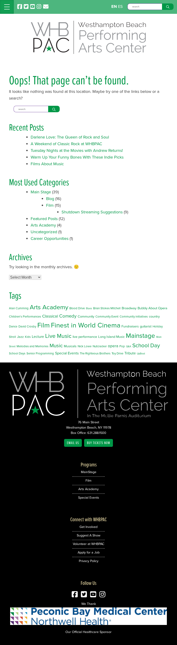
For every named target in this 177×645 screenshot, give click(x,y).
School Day (146, 345)
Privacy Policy (88, 560)
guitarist (145, 326)
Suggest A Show (88, 535)
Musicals (70, 346)
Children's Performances (25, 316)
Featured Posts (44, 218)
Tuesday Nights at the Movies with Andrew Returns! (77, 150)
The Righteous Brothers (95, 353)
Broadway (129, 308)
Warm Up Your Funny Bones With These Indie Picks (77, 157)
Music (56, 345)
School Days (17, 353)
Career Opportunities (49, 238)
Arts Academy (43, 225)
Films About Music (47, 164)
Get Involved (88, 526)
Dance (13, 326)
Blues (89, 308)
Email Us (73, 442)
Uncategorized (44, 232)
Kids (28, 337)
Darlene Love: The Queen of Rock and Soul (70, 137)
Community (86, 316)
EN (114, 6)
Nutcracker (100, 346)
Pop (122, 346)
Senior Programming (40, 353)
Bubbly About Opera (152, 308)
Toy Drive (117, 353)
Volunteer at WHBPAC (88, 543)
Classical (50, 316)
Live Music (58, 336)
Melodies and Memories (32, 346)
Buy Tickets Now (98, 442)
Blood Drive (77, 308)
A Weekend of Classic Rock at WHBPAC (66, 144)
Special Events (67, 353)
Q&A (128, 346)
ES (120, 6)
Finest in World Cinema (85, 325)
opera (113, 346)
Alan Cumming (19, 308)
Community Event (106, 316)
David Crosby (27, 326)
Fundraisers (130, 326)
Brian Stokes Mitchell (107, 308)
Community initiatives (134, 316)
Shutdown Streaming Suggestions (92, 212)
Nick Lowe (84, 346)
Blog (50, 198)
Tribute (130, 353)
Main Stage (41, 192)
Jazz (20, 336)
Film (50, 205)
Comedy (68, 315)
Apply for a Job (89, 552)
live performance (85, 336)
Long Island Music (111, 336)
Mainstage (140, 335)
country (154, 316)
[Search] (168, 6)
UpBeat (141, 353)
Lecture (38, 336)
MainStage (88, 471)
